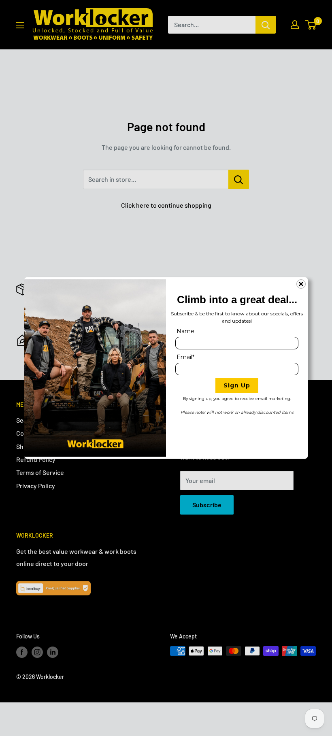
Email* (185, 357)
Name (185, 331)
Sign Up (236, 385)
